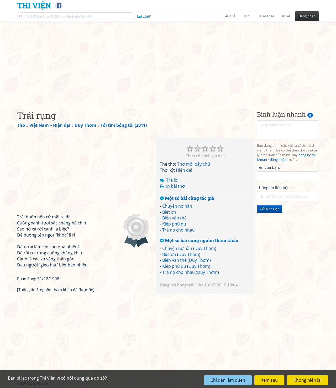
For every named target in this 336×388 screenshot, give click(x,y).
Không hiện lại (307, 380)
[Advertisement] (168, 61)
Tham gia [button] (266, 16)
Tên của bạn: (268, 167)
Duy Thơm (205, 248)
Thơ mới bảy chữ (193, 164)
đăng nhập (278, 160)
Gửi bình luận (269, 209)
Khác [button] (286, 16)
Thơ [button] (246, 16)
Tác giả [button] (229, 16)
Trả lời (172, 180)
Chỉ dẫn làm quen (228, 380)
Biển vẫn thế (174, 218)
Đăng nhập (307, 16)
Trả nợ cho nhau (178, 230)
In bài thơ (175, 186)
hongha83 (186, 284)
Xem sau (269, 380)
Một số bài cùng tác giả (189, 198)
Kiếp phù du (174, 224)
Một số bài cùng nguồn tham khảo (201, 240)
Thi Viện (34, 5)
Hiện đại (184, 170)
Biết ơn (169, 212)
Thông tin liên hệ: (272, 187)
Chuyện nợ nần (177, 206)
